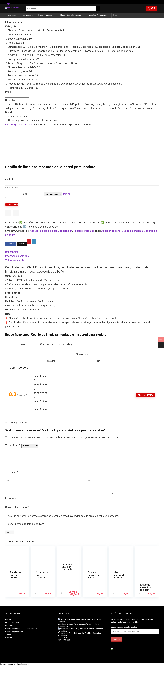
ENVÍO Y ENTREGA (12, 622)
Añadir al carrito (12, 204)
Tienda (8, 635)
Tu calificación (13, 445)
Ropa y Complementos (70, 15)
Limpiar (66, 193)
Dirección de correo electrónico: (124, 627)
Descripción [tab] (11, 251)
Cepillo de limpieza (132, 230)
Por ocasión (27, 15)
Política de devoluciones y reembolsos (21, 629)
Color (24, 193)
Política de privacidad (14, 632)
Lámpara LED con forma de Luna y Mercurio (67, 569)
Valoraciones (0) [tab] (14, 260)
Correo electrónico (17, 507)
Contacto (9, 619)
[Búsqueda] (98, 8)
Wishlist (8, 638)
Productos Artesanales (97, 15)
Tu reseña (11, 472)
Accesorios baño (39, 230)
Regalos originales (46, 15)
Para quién (11, 15)
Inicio (8, 124)
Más (115, 15)
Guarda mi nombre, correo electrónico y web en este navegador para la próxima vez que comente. (63, 515)
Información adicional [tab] (17, 256)
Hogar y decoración (61, 230)
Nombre (10, 498)
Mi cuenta (9, 626)
